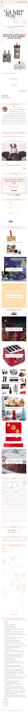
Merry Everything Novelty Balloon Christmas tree (14, 663)
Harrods (3, 498)
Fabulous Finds (13, 506)
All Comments (6, 551)
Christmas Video (5, 509)
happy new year (16, 522)
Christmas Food (22, 491)
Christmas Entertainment (9, 515)
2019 (4, 704)
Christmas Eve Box (10, 508)
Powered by (10, 194)
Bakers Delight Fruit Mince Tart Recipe (14, 409)
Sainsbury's (21, 497)
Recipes (10, 498)
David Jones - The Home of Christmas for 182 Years (14, 329)
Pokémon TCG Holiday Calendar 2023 (13, 633)
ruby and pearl (18, 107)
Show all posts (18, 27)
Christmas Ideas (12, 504)
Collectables (23, 513)
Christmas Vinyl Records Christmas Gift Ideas (14, 692)
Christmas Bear (5, 506)
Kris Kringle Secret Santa (20, 520)
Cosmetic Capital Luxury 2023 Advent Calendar (15, 645)
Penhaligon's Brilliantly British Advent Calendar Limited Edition (14, 36)
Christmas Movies (13, 516)
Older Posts (23, 90)
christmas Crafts (15, 495)
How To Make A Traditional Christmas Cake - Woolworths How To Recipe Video (14, 461)
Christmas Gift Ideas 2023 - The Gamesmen (14, 672)
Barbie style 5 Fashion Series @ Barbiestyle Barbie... (13, 667)
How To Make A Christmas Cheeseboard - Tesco (13, 679)
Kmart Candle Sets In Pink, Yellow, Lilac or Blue (14, 644)
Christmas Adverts (11, 490)
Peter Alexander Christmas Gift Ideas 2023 (14, 686)
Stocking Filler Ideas (20, 515)
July (5, 623)
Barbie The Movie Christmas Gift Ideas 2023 (14, 654)
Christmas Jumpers (6, 513)
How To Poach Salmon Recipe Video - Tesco (14, 637)
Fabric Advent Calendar (9, 626)
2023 (4, 621)
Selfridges (4, 511)
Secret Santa (11, 491)
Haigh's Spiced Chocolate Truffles (12, 665)
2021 (4, 701)
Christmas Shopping (19, 498)
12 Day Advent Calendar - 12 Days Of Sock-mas (15, 674)
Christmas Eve (21, 511)
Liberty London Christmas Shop (14, 296)
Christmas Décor (5, 516)
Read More (14, 78)
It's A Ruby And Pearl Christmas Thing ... (14, 13)
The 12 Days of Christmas (6, 522)
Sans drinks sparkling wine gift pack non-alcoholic (13, 684)
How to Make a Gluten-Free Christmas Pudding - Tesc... (15, 635)
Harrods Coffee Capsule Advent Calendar (14, 435)
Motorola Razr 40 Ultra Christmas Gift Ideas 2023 (14, 652)
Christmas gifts (21, 504)
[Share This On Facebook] (12, 84)
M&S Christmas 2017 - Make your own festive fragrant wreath (14, 310)
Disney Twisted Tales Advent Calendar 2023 (14, 631)
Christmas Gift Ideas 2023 (10, 624)
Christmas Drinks (5, 495)
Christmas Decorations (19, 488)
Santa (23, 509)
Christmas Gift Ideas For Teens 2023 (12, 640)
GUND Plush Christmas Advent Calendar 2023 (15, 690)
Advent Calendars (8, 29)
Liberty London (15, 509)
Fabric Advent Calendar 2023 (11, 641)
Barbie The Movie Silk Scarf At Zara (12, 661)
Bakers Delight (12, 511)
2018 (4, 705)
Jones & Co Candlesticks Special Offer (13, 655)
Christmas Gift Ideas (19, 29)
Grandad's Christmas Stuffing (15, 518)
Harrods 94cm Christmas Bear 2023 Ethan (13, 669)
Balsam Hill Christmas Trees (10, 693)
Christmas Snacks (21, 516)
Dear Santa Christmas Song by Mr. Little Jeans (14, 695)
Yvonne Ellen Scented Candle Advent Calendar (15, 676)
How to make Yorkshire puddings (11, 681)
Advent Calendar (14, 502)
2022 (4, 699)
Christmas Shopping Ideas (12, 481)
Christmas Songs (15, 513)
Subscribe (14, 190)
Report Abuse (14, 614)
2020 (4, 702)
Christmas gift (7, 486)
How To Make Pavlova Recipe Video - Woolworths (13, 648)
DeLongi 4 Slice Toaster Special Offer (14, 356)
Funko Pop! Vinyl (6, 500)
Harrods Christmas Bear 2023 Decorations (13, 671)
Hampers (11, 520)
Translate (18, 532)
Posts (4, 548)
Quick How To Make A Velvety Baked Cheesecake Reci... (13, 657)
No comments (14, 86)
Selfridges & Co (19, 32)
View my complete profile (14, 128)
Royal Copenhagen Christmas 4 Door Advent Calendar (14, 629)
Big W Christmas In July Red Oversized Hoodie (15, 696)
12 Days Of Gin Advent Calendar (14, 269)
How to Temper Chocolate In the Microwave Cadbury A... (14, 688)
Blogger (17, 610)
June (5, 698)
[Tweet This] (14, 84)
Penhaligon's (5, 31)
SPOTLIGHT (12, 497)
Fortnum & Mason (18, 500)
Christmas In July (20, 508)
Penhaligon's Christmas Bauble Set (14, 243)
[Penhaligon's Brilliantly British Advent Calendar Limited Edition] (14, 70)
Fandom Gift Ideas (5, 518)
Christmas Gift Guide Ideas (10, 682)
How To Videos (8, 493)
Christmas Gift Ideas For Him (14, 382)
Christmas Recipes (20, 493)
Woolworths (4, 502)
